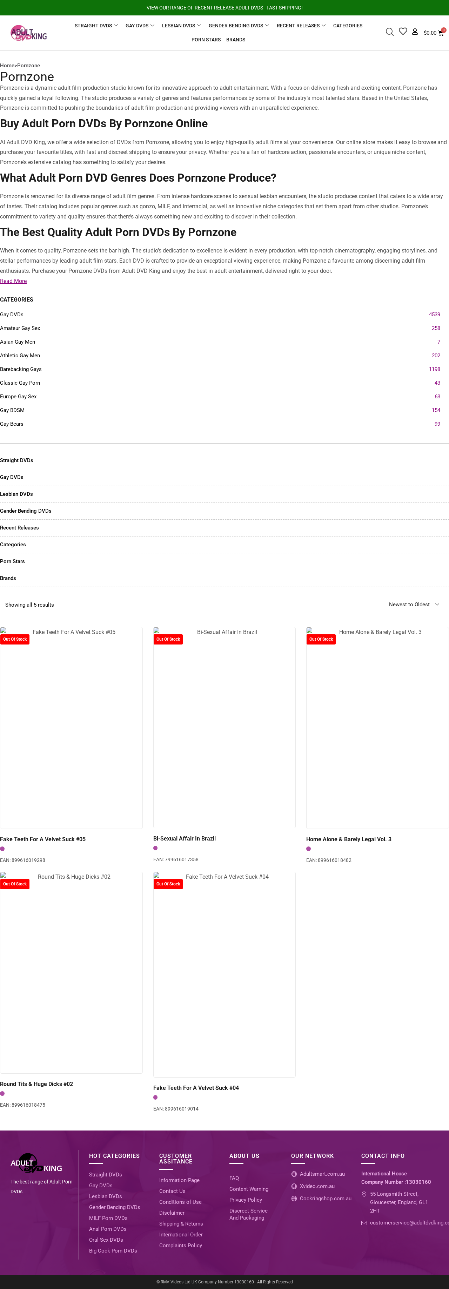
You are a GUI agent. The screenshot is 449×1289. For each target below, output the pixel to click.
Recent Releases (298, 25)
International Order (181, 1234)
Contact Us (172, 1191)
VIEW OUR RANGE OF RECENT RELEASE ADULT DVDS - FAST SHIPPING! (225, 8)
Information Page (179, 1180)
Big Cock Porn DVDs (113, 1251)
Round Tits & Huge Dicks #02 (36, 1084)
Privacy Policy (245, 1200)
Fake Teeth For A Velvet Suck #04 (196, 1088)
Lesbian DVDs (178, 25)
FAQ (234, 1178)
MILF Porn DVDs (108, 1218)
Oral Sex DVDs (106, 1240)
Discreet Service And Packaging (248, 1214)
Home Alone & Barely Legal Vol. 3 (348, 839)
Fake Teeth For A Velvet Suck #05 (43, 839)
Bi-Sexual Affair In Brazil (184, 838)
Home (7, 65)
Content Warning (248, 1189)
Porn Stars (206, 39)
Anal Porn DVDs (108, 1229)
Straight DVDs (93, 25)
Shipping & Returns (181, 1224)
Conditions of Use (180, 1202)
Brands (235, 39)
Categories (347, 25)
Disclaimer (172, 1213)
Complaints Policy (180, 1245)
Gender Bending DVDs (236, 25)
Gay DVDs (137, 25)
